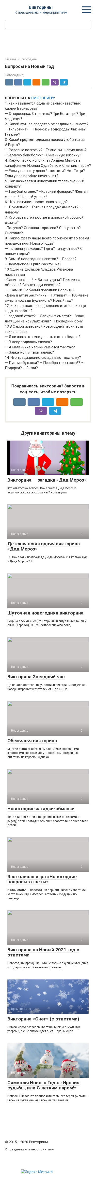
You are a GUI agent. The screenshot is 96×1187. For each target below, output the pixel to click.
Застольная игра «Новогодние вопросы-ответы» (42, 879)
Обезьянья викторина (32, 740)
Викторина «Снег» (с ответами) (43, 1019)
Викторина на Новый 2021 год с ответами (43, 952)
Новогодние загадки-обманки (41, 808)
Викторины (41, 7)
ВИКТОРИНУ (42, 98)
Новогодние (14, 75)
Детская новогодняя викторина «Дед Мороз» (43, 546)
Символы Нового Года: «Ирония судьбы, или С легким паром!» (43, 1085)
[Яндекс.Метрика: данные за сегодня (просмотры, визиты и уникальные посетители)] (37, 1172)
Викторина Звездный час (36, 676)
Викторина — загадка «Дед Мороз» (46, 480)
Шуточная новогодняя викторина (45, 613)
